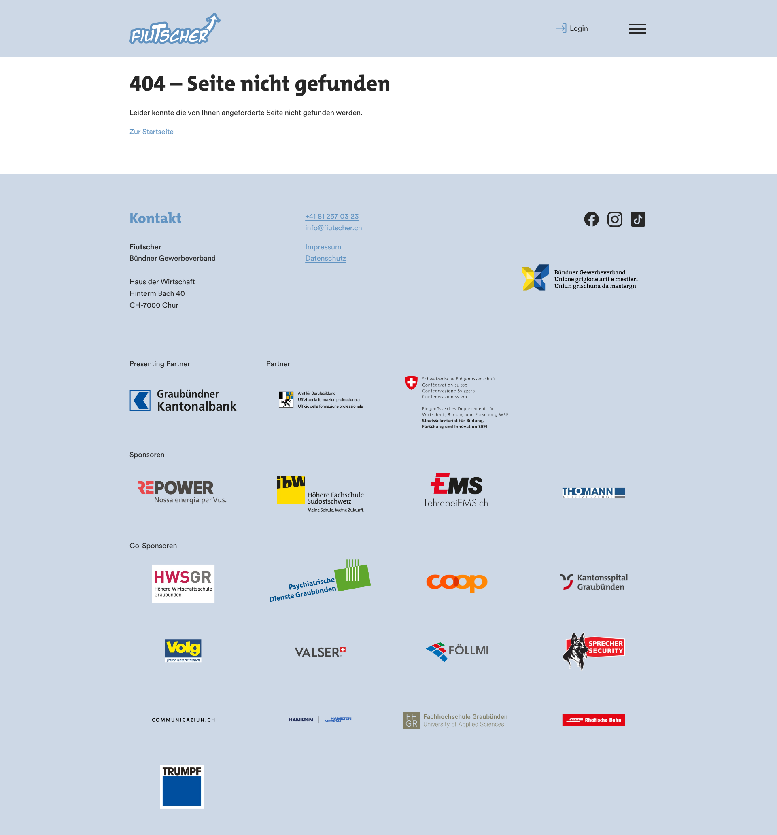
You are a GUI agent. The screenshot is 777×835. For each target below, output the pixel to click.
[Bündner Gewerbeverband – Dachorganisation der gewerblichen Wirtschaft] (580, 305)
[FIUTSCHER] (175, 28)
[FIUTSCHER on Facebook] (591, 219)
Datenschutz (325, 258)
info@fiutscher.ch (333, 227)
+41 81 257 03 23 (332, 216)
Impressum (323, 246)
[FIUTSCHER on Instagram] (614, 219)
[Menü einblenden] (638, 28)
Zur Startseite (152, 131)
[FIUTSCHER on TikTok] (638, 219)
